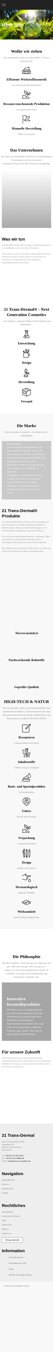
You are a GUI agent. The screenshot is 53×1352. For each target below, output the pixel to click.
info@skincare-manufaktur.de (19, 1161)
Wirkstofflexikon (8, 1180)
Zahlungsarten (7, 1212)
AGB (4, 1220)
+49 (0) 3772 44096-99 (15, 1158)
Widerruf (5, 1229)
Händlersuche (7, 1189)
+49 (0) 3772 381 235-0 (14, 1156)
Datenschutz (7, 1225)
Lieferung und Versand (11, 1216)
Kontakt (5, 1193)
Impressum (6, 1233)
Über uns (5, 1184)
